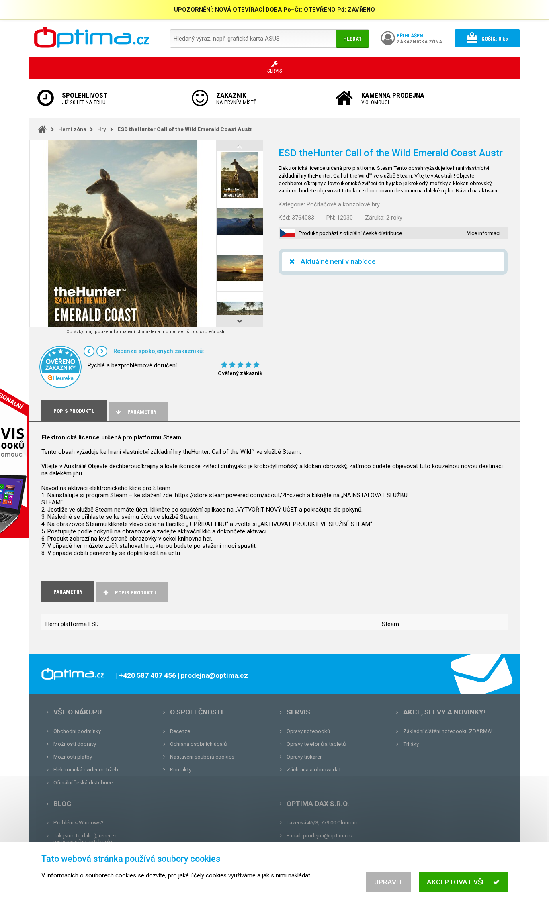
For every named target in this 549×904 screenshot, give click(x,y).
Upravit (388, 882)
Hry (101, 129)
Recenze (180, 731)
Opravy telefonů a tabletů (316, 744)
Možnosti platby (72, 757)
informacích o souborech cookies (91, 875)
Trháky (411, 744)
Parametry (141, 412)
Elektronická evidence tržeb (85, 770)
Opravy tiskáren (305, 757)
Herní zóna (72, 129)
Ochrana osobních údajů (198, 744)
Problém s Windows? (78, 823)
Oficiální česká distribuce (83, 783)
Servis (298, 712)
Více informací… (485, 233)
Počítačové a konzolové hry (343, 204)
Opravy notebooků (308, 731)
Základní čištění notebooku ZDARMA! (447, 731)
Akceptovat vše (456, 882)
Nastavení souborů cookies (202, 757)
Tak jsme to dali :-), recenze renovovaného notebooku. (85, 839)
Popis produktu (135, 593)
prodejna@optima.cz (328, 836)
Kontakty (180, 770)
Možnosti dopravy (74, 744)
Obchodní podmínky (77, 731)
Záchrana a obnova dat (314, 770)
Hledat (352, 39)
